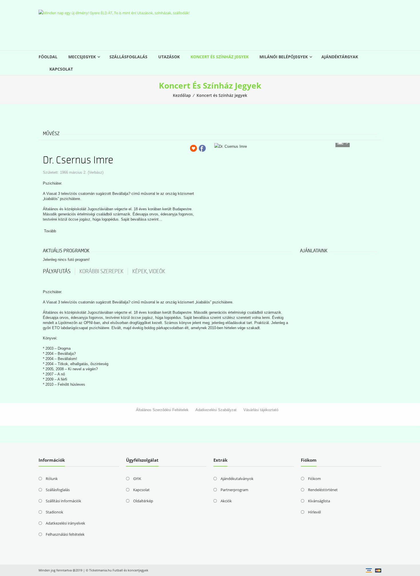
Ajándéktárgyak (339, 56)
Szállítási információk (63, 500)
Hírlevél (314, 512)
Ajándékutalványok (237, 478)
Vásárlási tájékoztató (260, 410)
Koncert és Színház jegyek (220, 56)
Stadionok (54, 512)
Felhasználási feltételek (65, 534)
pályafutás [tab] (57, 271)
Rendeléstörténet (323, 489)
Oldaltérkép (143, 500)
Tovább (50, 231)
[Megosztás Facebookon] (202, 148)
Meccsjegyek (82, 56)
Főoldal (48, 56)
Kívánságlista (319, 500)
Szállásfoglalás (128, 56)
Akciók (226, 500)
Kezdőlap (182, 95)
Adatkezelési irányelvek (65, 523)
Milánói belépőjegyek (283, 56)
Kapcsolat (61, 69)
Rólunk (52, 478)
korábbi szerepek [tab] (101, 271)
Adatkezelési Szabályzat (216, 410)
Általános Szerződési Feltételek (162, 410)
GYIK (137, 478)
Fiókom (314, 478)
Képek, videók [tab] (148, 271)
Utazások (169, 56)
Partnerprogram (234, 489)
